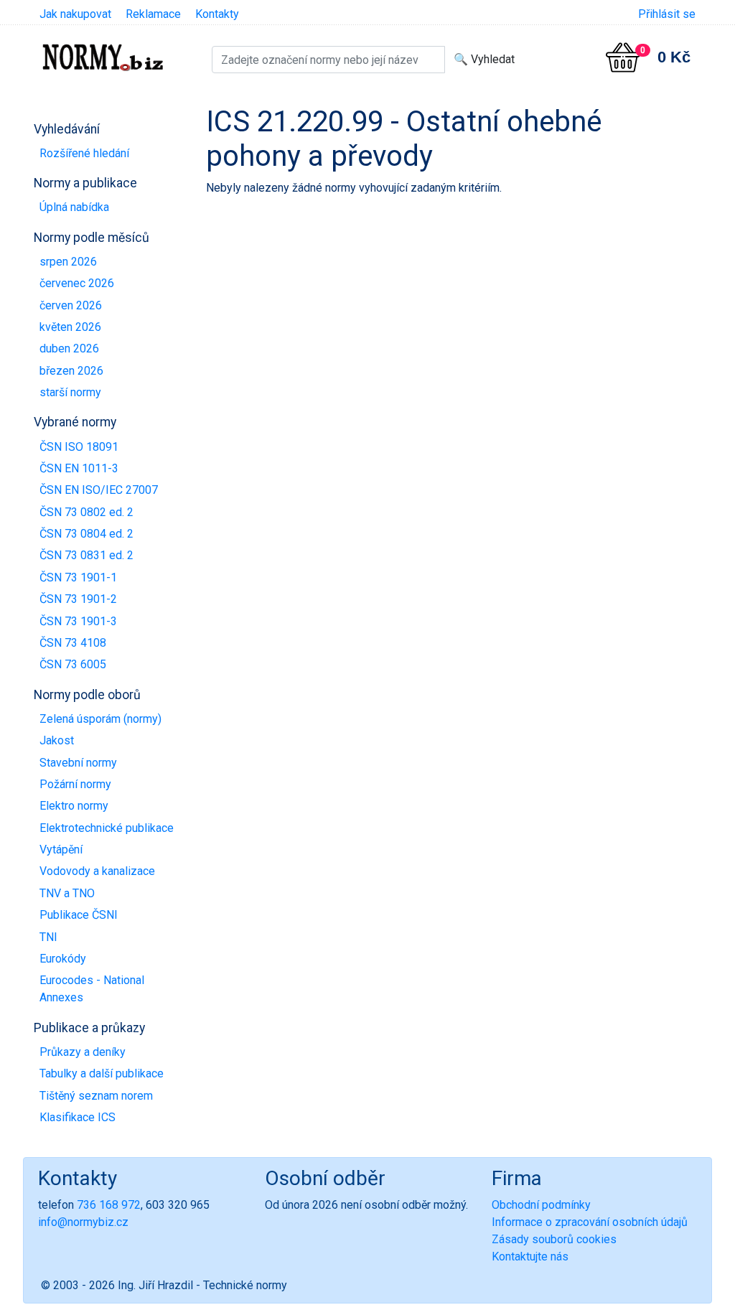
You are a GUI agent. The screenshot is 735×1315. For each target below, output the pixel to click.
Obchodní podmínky (541, 1205)
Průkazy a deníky (82, 1052)
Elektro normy (73, 806)
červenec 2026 (76, 283)
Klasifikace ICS (77, 1117)
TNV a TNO (67, 893)
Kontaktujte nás (530, 1256)
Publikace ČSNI (78, 915)
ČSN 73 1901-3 (78, 621)
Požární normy (75, 784)
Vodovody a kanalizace (97, 871)
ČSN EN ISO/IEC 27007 (98, 490)
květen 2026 (70, 327)
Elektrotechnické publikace (106, 828)
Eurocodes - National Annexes (91, 988)
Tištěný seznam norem (96, 1096)
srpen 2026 (68, 261)
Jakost (56, 740)
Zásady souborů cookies (554, 1239)
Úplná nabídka (74, 207)
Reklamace (153, 14)
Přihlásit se (667, 14)
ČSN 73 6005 (72, 664)
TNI (48, 937)
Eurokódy (62, 958)
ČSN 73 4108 (72, 643)
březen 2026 (71, 371)
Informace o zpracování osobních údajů (590, 1222)
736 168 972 (109, 1205)
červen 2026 (70, 305)
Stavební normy (78, 762)
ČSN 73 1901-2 (78, 599)
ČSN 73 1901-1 (78, 577)
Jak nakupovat (75, 14)
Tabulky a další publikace (101, 1073)
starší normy (70, 392)
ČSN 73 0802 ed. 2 (86, 512)
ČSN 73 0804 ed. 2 (86, 533)
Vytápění (61, 849)
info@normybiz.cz (83, 1222)
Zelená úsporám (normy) (100, 719)
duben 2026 (69, 348)
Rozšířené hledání (84, 153)
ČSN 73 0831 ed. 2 (86, 555)
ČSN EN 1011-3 (78, 468)
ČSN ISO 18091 (78, 447)
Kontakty (217, 14)
